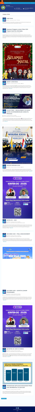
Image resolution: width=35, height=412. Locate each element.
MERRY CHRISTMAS (12, 81)
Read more (10, 88)
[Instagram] (32, 3)
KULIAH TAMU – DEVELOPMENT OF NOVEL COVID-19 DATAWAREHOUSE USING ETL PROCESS (18, 112)
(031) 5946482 (18, 8)
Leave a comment (13, 20)
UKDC (23, 83)
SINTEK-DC (21, 351)
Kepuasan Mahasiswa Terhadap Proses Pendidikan (8, 3)
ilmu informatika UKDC (7, 116)
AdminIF (9, 32)
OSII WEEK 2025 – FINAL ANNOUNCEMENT (18, 234)
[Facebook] (31, 3)
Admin (8, 20)
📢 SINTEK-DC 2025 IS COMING (15, 349)
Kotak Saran (10, 18)
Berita (19, 20)
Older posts (4, 398)
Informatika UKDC (16, 116)
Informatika (8, 5)
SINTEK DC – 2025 (12, 220)
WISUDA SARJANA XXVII (13, 165)
